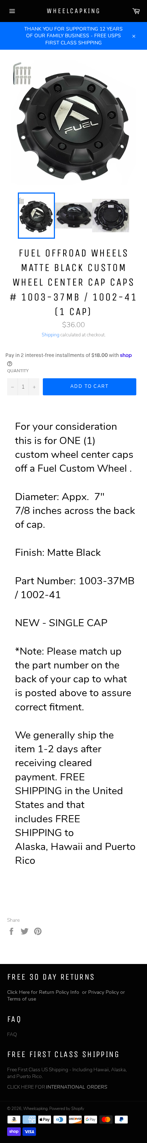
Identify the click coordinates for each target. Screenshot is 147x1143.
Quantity (18, 371)
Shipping (50, 335)
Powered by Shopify (66, 1108)
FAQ (12, 1034)
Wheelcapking (74, 11)
